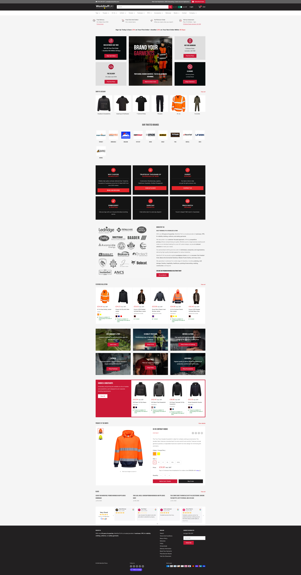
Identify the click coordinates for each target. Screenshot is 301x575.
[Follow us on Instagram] (137, 566)
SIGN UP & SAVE (150, 188)
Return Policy (163, 538)
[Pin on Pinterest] (196, 433)
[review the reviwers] (133, 510)
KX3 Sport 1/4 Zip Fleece (139, 402)
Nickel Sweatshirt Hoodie (195, 402)
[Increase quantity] (169, 475)
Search (162, 533)
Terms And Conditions (166, 536)
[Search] (170, 7)
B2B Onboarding (169, 1)
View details (202, 423)
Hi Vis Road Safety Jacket (104, 309)
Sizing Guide (163, 546)
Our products (162, 275)
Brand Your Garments (166, 551)
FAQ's (161, 543)
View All (102, 396)
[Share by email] (202, 433)
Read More (185, 520)
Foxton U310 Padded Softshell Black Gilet (194, 310)
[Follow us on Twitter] (134, 566)
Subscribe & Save (199, 1)
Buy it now (191, 481)
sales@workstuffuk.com (112, 1)
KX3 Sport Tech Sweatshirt (158, 402)
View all (203, 91)
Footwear (140, 13)
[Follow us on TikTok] (140, 566)
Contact (184, 13)
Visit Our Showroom (165, 556)
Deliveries (162, 541)
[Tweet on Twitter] (199, 433)
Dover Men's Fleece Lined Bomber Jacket (159, 310)
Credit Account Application (182, 1)
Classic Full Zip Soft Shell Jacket (122, 310)
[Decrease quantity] (161, 475)
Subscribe (188, 542)
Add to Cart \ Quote (165, 481)
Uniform (122, 13)
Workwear (168, 13)
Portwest (173, 313)
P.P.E (148, 13)
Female (131, 13)
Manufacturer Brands (166, 553)
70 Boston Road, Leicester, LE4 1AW (192, 24)
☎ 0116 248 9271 (100, 1)
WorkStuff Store (138, 313)
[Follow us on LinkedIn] (143, 566)
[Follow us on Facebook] (131, 566)
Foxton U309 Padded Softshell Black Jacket (140, 310)
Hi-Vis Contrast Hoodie (160, 429)
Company (192, 13)
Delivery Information (165, 548)
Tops (97, 13)
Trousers (105, 13)
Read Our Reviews (113, 190)
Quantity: (155, 475)
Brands (176, 13)
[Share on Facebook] (193, 433)
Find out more (100, 24)
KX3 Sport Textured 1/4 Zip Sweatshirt (177, 403)
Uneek (99, 311)
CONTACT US (187, 188)
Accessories (157, 13)
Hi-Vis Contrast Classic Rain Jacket (176, 310)
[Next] (205, 305)
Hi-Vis (113, 13)
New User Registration (158, 1)
